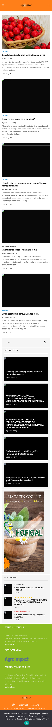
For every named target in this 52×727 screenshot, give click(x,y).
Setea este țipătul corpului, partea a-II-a (20, 314)
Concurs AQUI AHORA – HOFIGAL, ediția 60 (29, 588)
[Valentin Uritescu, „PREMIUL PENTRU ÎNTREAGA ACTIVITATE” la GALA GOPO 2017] (8, 601)
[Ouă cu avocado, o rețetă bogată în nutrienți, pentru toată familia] (26, 448)
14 (11, 204)
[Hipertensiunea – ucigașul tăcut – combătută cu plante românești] (26, 160)
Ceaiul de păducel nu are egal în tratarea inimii (23, 55)
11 (11, 138)
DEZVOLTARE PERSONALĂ (23, 612)
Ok (26, 723)
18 (11, 269)
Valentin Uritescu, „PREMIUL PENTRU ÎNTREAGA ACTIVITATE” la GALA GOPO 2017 (30, 602)
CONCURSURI (19, 585)
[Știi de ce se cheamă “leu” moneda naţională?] (8, 615)
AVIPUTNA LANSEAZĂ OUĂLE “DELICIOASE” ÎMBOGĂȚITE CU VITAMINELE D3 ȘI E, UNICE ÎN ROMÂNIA (25, 398)
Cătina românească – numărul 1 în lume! (20, 249)
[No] (48, 718)
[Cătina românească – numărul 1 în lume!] (26, 226)
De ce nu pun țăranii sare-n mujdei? (18, 119)
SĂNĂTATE (5, 51)
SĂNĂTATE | (35, 705)
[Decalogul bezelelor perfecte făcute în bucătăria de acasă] (26, 369)
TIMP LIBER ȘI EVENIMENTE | (37, 708)
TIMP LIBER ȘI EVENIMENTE (23, 597)
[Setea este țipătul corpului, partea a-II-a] (26, 290)
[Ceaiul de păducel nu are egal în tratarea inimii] (26, 32)
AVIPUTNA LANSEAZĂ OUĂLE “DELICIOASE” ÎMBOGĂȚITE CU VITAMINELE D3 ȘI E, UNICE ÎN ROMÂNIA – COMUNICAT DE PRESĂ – (25, 423)
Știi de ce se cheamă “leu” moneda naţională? (29, 616)
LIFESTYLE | (23, 705)
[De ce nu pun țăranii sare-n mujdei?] (26, 96)
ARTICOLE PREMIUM (9, 246)
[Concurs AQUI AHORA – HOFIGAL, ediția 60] (8, 589)
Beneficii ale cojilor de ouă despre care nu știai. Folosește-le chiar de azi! (25, 479)
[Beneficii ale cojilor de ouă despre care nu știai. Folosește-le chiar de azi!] (26, 475)
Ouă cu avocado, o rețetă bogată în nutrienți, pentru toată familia (22, 452)
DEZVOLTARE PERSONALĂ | (14, 708)
